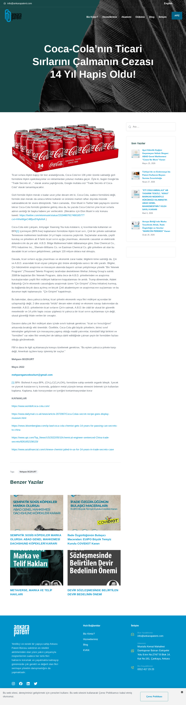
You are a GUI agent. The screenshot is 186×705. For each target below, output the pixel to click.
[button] (180, 3)
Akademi (126, 17)
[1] (17, 231)
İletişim (163, 17)
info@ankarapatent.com (19, 3)
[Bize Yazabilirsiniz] (152, 635)
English (168, 3)
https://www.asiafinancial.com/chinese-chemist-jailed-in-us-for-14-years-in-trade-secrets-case (63, 449)
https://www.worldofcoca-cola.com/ (31, 406)
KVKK (86, 650)
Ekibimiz (140, 17)
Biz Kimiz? (92, 17)
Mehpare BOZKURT (28, 472)
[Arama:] (151, 126)
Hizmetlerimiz (109, 17)
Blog (151, 17)
